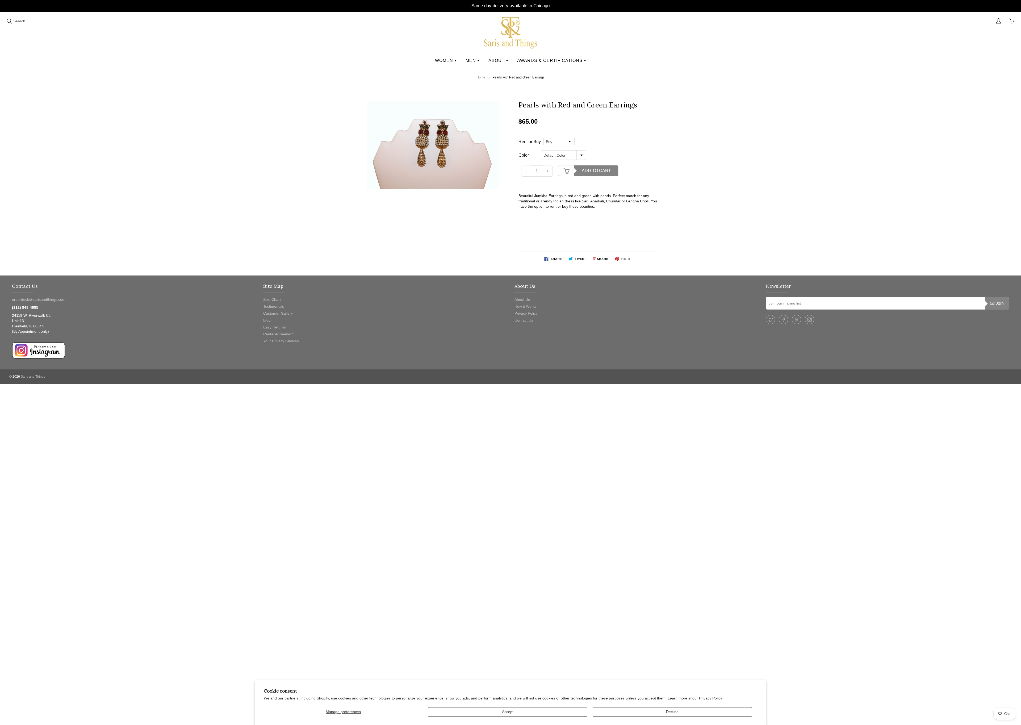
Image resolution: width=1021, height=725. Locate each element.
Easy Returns (274, 327)
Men (471, 60)
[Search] (9, 21)
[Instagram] (809, 319)
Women (444, 60)
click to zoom (434, 145)
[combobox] (559, 141)
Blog (267, 320)
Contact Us (523, 320)
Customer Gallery (278, 313)
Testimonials (273, 306)
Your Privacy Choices (281, 341)
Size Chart (272, 299)
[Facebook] (783, 319)
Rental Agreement (278, 334)
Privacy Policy (710, 698)
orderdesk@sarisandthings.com (38, 299)
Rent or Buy (529, 141)
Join (1000, 303)
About (497, 60)
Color (523, 155)
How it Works (525, 306)
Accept (507, 712)
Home (480, 77)
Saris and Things (33, 376)
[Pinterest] (796, 319)
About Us (522, 299)
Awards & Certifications (550, 60)
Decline (672, 712)
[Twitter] (770, 319)
